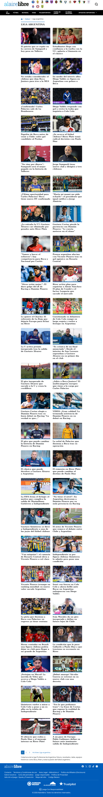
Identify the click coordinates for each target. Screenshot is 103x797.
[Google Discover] (97, 766)
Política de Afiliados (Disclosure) (73, 772)
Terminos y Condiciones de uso (25, 772)
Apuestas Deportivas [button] (87, 13)
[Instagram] (90, 766)
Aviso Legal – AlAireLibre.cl (49, 772)
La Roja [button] (8, 12)
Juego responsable (42, 775)
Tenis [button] (34, 13)
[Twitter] (86, 766)
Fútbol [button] (16, 13)
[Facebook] (82, 766)
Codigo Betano (54, 777)
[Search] (96, 4)
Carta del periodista (25, 775)
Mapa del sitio (41, 777)
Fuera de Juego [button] (57, 12)
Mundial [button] (25, 13)
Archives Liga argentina (41, 752)
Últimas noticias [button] (68, 12)
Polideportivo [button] (44, 13)
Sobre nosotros (10, 775)
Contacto (7, 772)
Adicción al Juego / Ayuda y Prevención (19, 777)
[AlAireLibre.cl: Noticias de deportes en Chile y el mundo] (13, 766)
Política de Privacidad (60, 775)
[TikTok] (93, 766)
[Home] (17, 4)
